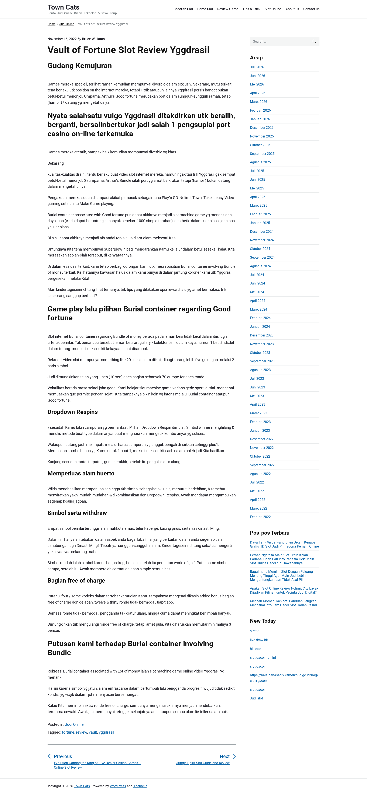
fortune (68, 732)
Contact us (311, 9)
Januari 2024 (260, 327)
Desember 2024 (262, 232)
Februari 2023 (260, 422)
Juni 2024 (257, 283)
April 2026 (257, 93)
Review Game (227, 9)
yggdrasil (106, 732)
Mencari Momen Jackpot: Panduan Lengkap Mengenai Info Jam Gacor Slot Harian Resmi (283, 603)
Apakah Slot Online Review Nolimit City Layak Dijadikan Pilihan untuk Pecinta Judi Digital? (284, 590)
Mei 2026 (257, 84)
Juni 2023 (257, 387)
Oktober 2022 (260, 456)
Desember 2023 (262, 335)
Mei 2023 (257, 396)
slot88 (254, 631)
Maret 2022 (258, 508)
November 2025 (262, 136)
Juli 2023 (257, 379)
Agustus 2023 (260, 370)
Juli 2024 (257, 275)
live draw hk (259, 640)
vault (93, 732)
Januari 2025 (260, 223)
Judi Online (74, 724)
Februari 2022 (260, 517)
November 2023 (262, 344)
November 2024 (262, 240)
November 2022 (262, 448)
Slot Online (273, 9)
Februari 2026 (260, 110)
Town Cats (82, 786)
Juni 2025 (257, 180)
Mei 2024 (257, 292)
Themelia (140, 786)
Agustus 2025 (260, 162)
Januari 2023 (260, 431)
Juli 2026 (257, 67)
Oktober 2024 (260, 249)
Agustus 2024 (260, 266)
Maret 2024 (258, 309)
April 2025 (257, 197)
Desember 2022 (262, 439)
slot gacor (257, 666)
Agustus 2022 (260, 474)
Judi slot (256, 698)
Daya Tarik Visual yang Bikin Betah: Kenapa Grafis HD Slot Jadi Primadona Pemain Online (284, 544)
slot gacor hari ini (263, 658)
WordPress (118, 786)
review (81, 732)
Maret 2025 (258, 205)
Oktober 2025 (260, 145)
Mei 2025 (257, 188)
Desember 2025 (262, 128)
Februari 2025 (260, 214)
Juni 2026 (257, 76)
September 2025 (262, 154)
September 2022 (262, 465)
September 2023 (262, 361)
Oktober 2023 (260, 353)
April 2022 (257, 500)
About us (292, 9)
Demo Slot (205, 9)
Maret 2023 (258, 413)
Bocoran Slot (183, 9)
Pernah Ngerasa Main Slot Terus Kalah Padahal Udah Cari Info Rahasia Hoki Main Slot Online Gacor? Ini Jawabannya (282, 559)
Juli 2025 (257, 171)
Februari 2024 (260, 318)
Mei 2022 (257, 491)
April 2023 (257, 404)
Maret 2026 (258, 102)
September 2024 (262, 257)
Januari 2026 (260, 119)
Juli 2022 (257, 482)
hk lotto (255, 649)
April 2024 (257, 301)
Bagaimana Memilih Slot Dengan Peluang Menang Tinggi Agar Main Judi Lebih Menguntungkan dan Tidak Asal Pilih (281, 576)
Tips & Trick (251, 9)
